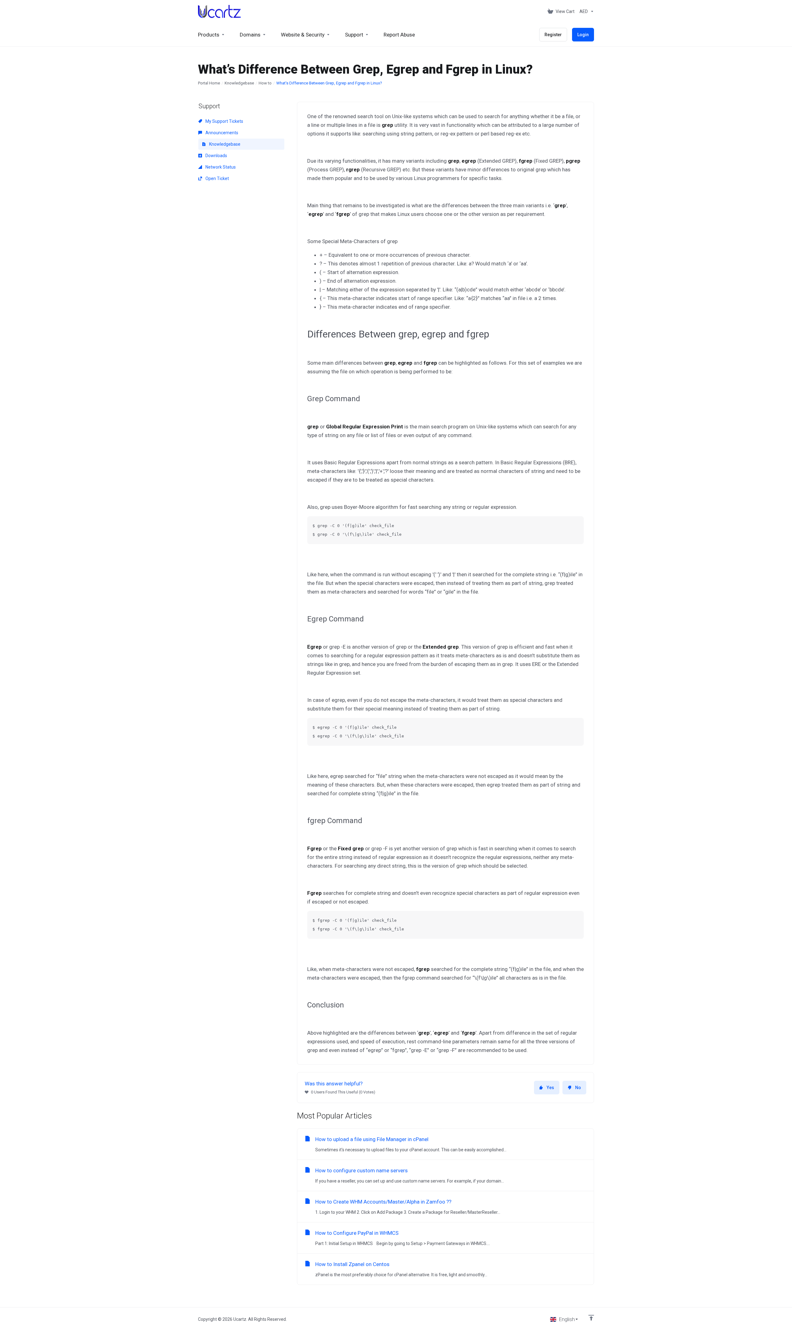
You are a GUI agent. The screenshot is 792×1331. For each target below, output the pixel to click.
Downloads (215, 155)
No (578, 1087)
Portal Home (209, 83)
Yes (550, 1087)
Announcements (221, 132)
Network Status (220, 167)
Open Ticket (216, 178)
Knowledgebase (239, 83)
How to (265, 83)
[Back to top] (591, 1317)
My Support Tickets (223, 121)
